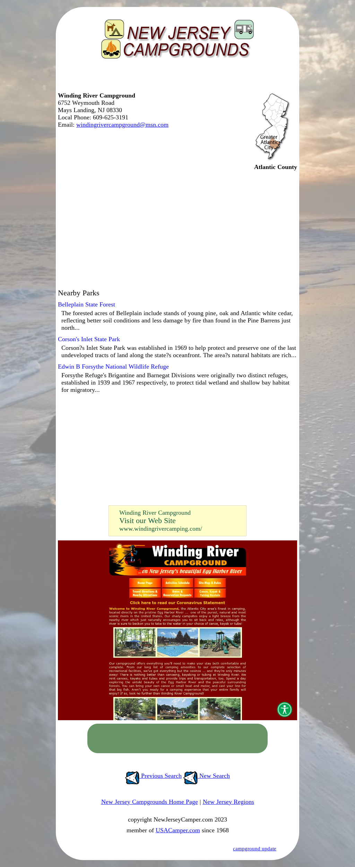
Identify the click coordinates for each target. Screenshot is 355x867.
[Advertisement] (176, 78)
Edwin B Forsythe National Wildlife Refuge (113, 366)
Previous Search (160, 775)
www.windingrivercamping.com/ (160, 528)
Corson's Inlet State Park (89, 339)
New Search (214, 775)
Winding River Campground (155, 512)
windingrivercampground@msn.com (122, 124)
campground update (254, 848)
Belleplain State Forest (86, 304)
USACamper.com (178, 830)
